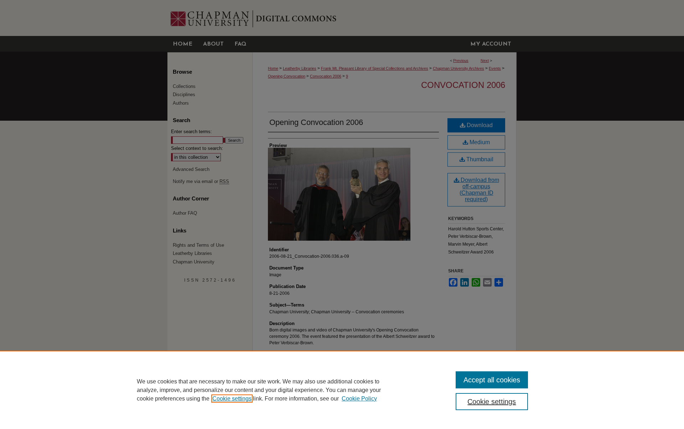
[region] (342, 390)
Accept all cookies (491, 380)
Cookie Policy (359, 399)
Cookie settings (232, 399)
